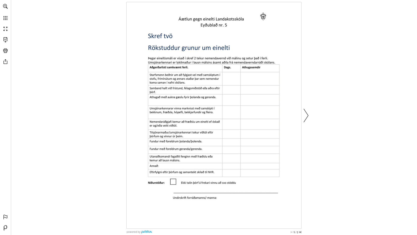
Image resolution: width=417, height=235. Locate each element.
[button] (5, 6)
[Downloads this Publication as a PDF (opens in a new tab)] (5, 39)
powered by (134, 231)
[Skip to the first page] (291, 232)
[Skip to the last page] (300, 232)
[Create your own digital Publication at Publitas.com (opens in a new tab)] (5, 227)
